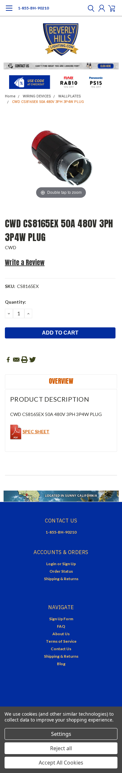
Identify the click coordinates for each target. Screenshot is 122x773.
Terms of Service (61, 641)
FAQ (61, 626)
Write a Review (25, 262)
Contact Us (61, 648)
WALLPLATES (69, 96)
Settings (61, 733)
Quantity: (15, 302)
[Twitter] (32, 359)
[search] (89, 8)
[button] (61, 66)
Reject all (61, 748)
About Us (61, 633)
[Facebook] (8, 359)
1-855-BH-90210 (33, 8)
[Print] (24, 359)
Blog (61, 663)
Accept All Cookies (61, 762)
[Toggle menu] (9, 11)
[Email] (16, 359)
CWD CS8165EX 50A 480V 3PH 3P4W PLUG (48, 102)
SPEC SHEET (35, 431)
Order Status (61, 571)
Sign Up (69, 563)
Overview (61, 381)
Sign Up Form (61, 618)
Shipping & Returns (61, 578)
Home (10, 96)
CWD (10, 247)
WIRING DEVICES (37, 96)
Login (51, 563)
